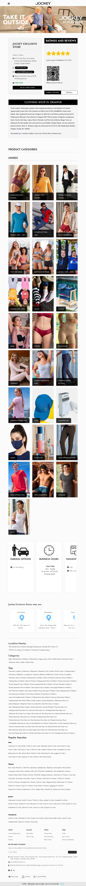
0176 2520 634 (21, 68)
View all (69, 92)
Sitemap (10, 840)
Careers (10, 837)
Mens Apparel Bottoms (66, 458)
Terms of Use (30, 837)
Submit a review (52, 92)
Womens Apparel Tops (18, 421)
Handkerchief (63, 421)
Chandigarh (21, 612)
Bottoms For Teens (41, 272)
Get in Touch (66, 837)
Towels (61, 309)
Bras (12, 346)
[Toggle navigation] (8, 3)
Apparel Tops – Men (17, 235)
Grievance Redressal (68, 840)
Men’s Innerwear (65, 235)
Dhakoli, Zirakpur (18, 55)
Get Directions (28, 87)
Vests (12, 532)
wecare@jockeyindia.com (18, 862)
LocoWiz (61, 884)
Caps (36, 421)
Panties (37, 346)
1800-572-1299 (14, 865)
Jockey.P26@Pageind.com (24, 72)
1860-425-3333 (30, 865)
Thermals (14, 383)
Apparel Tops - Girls (17, 309)
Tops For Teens (16, 272)
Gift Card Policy (48, 837)
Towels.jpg (38, 458)
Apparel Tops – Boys (66, 272)
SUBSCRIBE (72, 852)
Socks (36, 309)
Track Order (29, 833)
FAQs (63, 833)
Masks (12, 458)
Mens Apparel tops (17, 495)
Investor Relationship (14, 833)
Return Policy (48, 840)
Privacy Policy (48, 833)
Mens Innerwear (40, 495)
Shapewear (62, 346)
